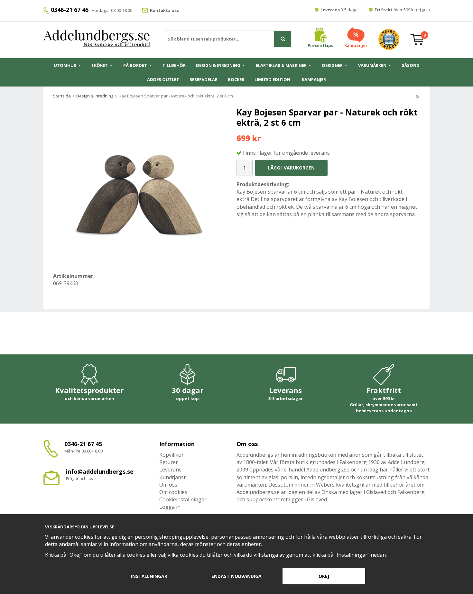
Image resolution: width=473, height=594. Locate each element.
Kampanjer (314, 79)
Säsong (411, 65)
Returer (168, 462)
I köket (100, 65)
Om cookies (173, 492)
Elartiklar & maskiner (281, 65)
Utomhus (65, 65)
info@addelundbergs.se (100, 471)
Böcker (236, 79)
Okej (324, 576)
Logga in (170, 506)
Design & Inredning (218, 65)
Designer (332, 65)
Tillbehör (174, 65)
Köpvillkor (171, 454)
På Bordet (135, 65)
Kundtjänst (172, 477)
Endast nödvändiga (236, 576)
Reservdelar (204, 79)
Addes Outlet (163, 79)
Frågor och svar (81, 478)
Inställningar (149, 576)
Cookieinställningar (183, 499)
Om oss (168, 484)
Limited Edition (272, 79)
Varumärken (372, 65)
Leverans (170, 469)
